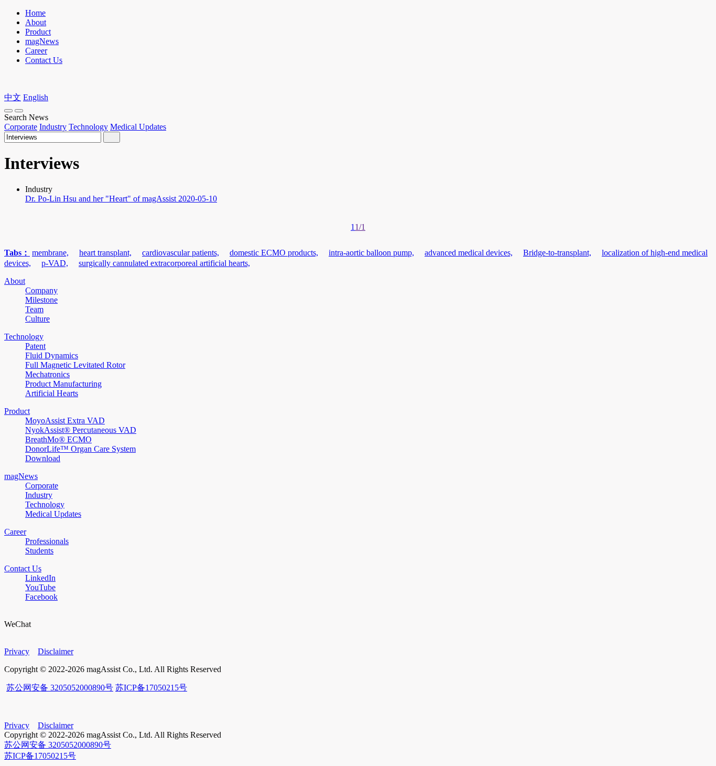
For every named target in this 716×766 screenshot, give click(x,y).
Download (42, 458)
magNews (42, 41)
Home (35, 12)
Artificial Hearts (51, 393)
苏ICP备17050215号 (151, 687)
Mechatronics (47, 374)
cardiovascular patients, (180, 252)
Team (34, 309)
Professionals (47, 541)
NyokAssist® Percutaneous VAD (80, 429)
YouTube (40, 587)
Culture (37, 318)
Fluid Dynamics (51, 355)
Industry (53, 126)
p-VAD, (54, 263)
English (35, 97)
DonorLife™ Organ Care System (80, 448)
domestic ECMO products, (274, 252)
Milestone (41, 299)
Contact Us (43, 60)
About (35, 22)
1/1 (360, 226)
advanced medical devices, (469, 252)
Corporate (20, 126)
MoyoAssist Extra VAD (65, 420)
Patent (35, 346)
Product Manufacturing (63, 383)
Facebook (41, 596)
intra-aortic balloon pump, (371, 252)
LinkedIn (40, 577)
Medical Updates (138, 126)
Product (38, 31)
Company (41, 290)
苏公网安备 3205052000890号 (59, 687)
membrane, (50, 252)
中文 (12, 97)
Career (36, 50)
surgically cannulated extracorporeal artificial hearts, (164, 263)
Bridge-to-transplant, (557, 252)
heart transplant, (105, 252)
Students (39, 550)
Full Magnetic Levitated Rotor (75, 364)
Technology (88, 126)
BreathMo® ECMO (58, 439)
